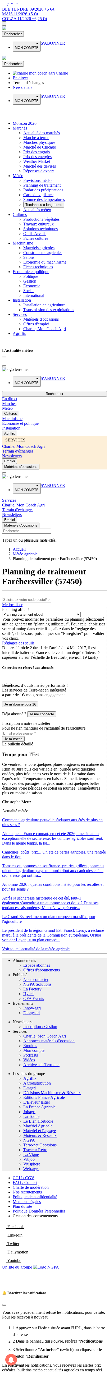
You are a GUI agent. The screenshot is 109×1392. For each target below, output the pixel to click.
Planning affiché (15, 609)
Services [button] (9, 500)
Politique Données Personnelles (39, 1211)
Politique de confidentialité (35, 1197)
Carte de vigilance (38, 194)
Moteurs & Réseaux (40, 1135)
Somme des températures (44, 199)
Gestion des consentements (35, 1216)
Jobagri (29, 1111)
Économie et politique (31, 271)
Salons (28, 257)
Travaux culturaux (38, 224)
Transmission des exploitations (48, 309)
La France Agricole (39, 1107)
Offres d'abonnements (41, 970)
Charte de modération (31, 1187)
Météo (18, 175)
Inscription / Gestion (40, 1026)
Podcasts (30, 1055)
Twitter (12, 1243)
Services (20, 314)
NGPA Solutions (37, 984)
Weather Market (36, 161)
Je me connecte (41, 714)
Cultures (20, 214)
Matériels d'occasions (41, 319)
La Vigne (31, 1154)
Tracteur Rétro (35, 1149)
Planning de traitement (42, 185)
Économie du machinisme (44, 262)
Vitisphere (31, 1164)
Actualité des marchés (41, 133)
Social (28, 290)
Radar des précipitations (43, 190)
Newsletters (12, 456)
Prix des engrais (36, 152)
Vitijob (29, 1159)
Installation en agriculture (44, 305)
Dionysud (31, 1013)
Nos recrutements (27, 1192)
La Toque (31, 1116)
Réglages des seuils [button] (18, 643)
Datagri (29, 1088)
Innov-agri (32, 1008)
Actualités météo (37, 210)
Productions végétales (41, 219)
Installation (22, 300)
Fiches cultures (35, 238)
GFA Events (33, 998)
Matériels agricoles (38, 248)
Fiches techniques (38, 267)
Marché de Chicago (39, 147)
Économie (31, 286)
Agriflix (19, 333)
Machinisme (23, 243)
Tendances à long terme (43, 205)
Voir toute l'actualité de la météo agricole (36, 949)
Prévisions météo (37, 180)
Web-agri (31, 1169)
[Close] (4, 356)
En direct (9, 399)
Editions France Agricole (44, 1097)
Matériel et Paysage (39, 1130)
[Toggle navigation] (4, 23)
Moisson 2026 (25, 123)
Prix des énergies (37, 156)
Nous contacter (35, 979)
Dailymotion (17, 1252)
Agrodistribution (37, 1083)
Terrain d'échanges (17, 451)
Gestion (29, 281)
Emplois (30, 1045)
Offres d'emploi (36, 324)
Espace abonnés (36, 965)
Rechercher (13, 34)
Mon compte (33, 1050)
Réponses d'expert (38, 171)
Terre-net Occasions (40, 1145)
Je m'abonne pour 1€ (20, 704)
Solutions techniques (40, 229)
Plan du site (22, 1206)
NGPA (29, 1140)
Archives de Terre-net (41, 1064)
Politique (30, 276)
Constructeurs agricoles (42, 252)
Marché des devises (39, 166)
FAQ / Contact (25, 1182)
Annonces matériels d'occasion (49, 1041)
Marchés (20, 128)
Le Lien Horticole (38, 1121)
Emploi (9, 461)
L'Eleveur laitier (36, 1102)
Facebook (15, 1226)
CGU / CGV (23, 1178)
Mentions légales (27, 1201)
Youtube (13, 1260)
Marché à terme (36, 137)
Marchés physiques (39, 142)
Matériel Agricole (37, 1126)
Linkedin (14, 1235)
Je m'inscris (13, 739)
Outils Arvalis (34, 233)
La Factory (32, 989)
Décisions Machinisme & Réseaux (52, 1092)
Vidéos (29, 1060)
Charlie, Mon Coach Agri (44, 328)
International (33, 295)
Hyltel (28, 994)
